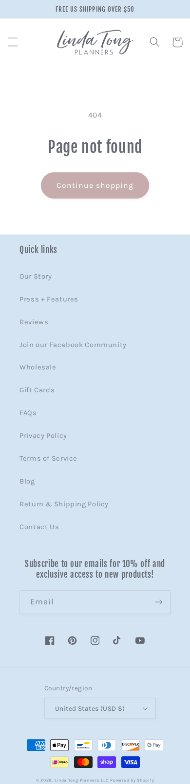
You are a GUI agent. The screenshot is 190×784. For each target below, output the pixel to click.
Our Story (35, 276)
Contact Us (39, 527)
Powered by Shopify (132, 780)
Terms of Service (48, 458)
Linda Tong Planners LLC (82, 780)
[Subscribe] (159, 602)
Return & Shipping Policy (64, 504)
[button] (12, 42)
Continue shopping (95, 185)
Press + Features (48, 299)
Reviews (33, 322)
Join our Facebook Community (73, 345)
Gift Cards (37, 390)
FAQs (28, 413)
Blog (27, 481)
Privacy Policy (43, 436)
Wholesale (38, 367)
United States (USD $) (90, 708)
